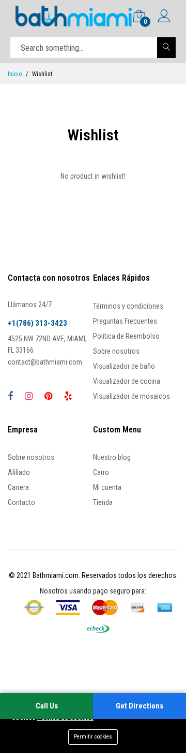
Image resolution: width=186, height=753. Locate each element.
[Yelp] (68, 396)
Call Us (47, 706)
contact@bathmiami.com (45, 362)
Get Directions (139, 706)
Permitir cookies (93, 736)
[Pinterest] (48, 396)
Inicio (15, 74)
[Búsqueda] (166, 47)
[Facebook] (10, 396)
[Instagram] (29, 396)
